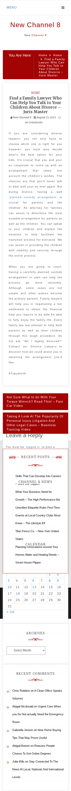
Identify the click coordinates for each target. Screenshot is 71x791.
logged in (33, 446)
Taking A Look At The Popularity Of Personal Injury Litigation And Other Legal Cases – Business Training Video (35, 423)
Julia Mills (18, 761)
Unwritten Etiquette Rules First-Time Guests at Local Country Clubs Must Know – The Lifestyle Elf (37, 515)
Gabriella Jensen (22, 730)
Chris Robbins (21, 690)
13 (34, 587)
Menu (12, 7)
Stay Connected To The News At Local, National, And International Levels (38, 769)
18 (18, 593)
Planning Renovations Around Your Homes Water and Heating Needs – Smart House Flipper (37, 554)
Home (35, 93)
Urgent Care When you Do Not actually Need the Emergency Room (38, 714)
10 (10, 587)
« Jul (11, 611)
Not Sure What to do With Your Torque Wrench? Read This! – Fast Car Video (35, 402)
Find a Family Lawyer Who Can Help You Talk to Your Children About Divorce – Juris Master (35, 105)
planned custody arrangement (33, 197)
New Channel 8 (35, 25)
